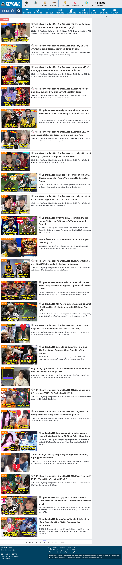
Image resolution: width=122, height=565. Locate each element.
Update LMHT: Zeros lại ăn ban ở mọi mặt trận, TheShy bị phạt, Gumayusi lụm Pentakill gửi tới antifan (63, 350)
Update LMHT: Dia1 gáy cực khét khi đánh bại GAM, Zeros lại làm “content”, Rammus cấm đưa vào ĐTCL (65, 500)
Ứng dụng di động (62, 555)
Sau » (63, 542)
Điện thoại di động (53, 555)
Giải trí (94, 13)
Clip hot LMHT (55, 557)
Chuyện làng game (6, 368)
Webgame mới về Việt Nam (89, 555)
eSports (27, 13)
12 (56, 542)
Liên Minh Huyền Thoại (7, 238)
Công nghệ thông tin (71, 555)
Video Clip (49, 13)
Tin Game (60, 13)
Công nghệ (83, 13)
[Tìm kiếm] (19, 11)
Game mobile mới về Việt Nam (103, 555)
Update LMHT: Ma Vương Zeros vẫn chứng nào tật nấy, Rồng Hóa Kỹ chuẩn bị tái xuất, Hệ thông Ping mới (65, 307)
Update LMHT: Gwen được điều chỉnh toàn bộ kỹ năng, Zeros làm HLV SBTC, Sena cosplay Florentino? (64, 522)
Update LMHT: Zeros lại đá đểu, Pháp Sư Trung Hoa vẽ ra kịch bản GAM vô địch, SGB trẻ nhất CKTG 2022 (65, 113)
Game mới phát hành (97, 557)
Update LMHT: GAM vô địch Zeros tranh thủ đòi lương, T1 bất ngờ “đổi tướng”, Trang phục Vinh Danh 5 (63, 221)
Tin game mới (62, 557)
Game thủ (104, 13)
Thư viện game (69, 557)
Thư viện (114, 13)
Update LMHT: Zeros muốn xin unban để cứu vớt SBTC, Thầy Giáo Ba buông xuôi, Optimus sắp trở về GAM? (65, 285)
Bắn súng (38, 13)
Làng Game (71, 13)
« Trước (29, 542)
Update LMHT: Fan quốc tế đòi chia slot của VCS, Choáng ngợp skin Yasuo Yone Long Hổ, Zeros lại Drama (64, 178)
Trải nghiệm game (77, 557)
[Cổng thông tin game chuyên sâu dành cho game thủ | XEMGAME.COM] (11, 4)
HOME (6, 11)
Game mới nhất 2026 (87, 557)
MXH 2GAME (79, 555)
